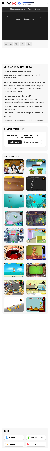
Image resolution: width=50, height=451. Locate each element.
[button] (7, 116)
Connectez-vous (32, 142)
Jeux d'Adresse (19, 120)
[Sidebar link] (3, 3)
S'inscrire (14, 142)
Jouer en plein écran (25, 34)
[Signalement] (22, 44)
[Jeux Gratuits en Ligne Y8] (11, 3)
